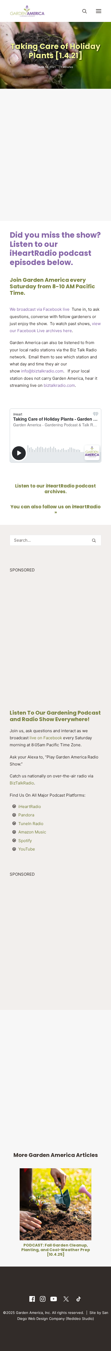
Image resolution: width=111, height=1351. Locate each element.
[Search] (82, 11)
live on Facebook (46, 737)
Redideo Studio (80, 1318)
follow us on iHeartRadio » (71, 509)
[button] (98, 11)
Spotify (25, 840)
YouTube (26, 849)
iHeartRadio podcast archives (70, 489)
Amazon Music (32, 832)
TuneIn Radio (30, 823)
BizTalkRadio (22, 783)
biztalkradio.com (59, 385)
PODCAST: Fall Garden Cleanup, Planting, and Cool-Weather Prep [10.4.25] (55, 1249)
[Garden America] (27, 11)
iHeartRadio (29, 806)
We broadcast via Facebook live (40, 309)
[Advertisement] (55, 154)
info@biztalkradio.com (42, 371)
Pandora (26, 814)
